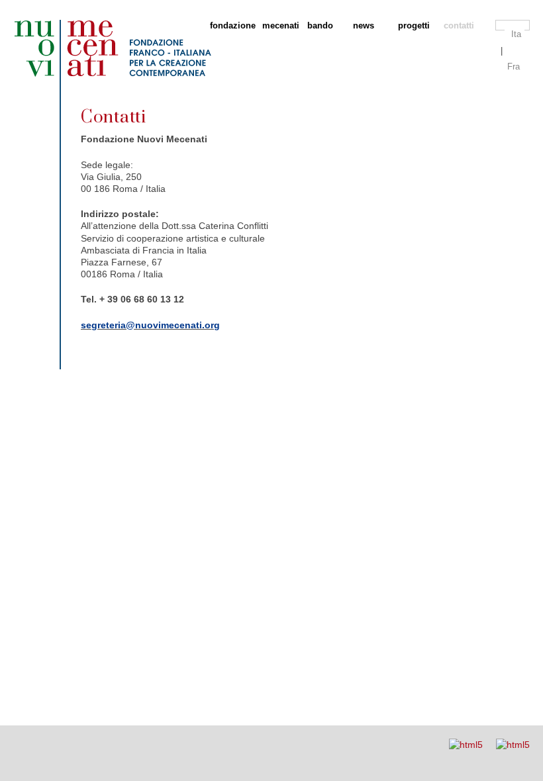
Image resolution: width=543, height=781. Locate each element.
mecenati (278, 25)
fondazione (229, 25)
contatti (459, 25)
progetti (414, 25)
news (363, 25)
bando (320, 25)
